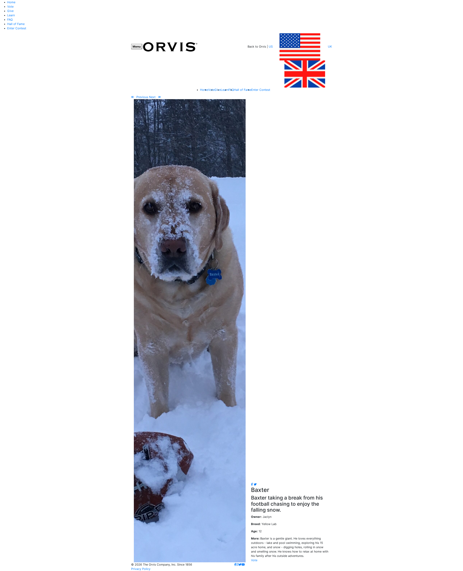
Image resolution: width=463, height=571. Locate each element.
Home (11, 2)
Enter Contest (16, 28)
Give (10, 11)
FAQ (10, 19)
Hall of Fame (16, 24)
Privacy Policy (140, 569)
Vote (10, 6)
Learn (11, 15)
